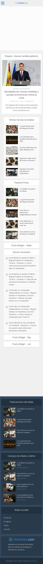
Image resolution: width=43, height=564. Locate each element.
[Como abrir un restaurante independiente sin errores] (13, 213)
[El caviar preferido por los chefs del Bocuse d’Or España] (13, 151)
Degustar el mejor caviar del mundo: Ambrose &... (28, 159)
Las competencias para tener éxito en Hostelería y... (26, 496)
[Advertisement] (21, 29)
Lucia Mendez (28, 101)
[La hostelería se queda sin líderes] (13, 192)
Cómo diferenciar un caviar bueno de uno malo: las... (26, 223)
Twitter (6, 525)
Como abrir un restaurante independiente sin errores (28, 212)
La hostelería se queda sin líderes (27, 190)
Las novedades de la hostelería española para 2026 (28, 139)
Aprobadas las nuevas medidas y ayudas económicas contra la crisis (21, 94)
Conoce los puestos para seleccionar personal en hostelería (22, 328)
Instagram (7, 521)
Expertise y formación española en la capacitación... (27, 171)
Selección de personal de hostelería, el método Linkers (22, 282)
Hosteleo (34, 561)
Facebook (7, 518)
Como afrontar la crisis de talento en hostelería (27, 233)
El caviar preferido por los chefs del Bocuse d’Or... (28, 149)
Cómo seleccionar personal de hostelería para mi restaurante (22, 265)
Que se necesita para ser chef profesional (25, 485)
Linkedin (7, 529)
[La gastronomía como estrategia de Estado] (13, 129)
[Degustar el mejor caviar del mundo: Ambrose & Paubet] (13, 161)
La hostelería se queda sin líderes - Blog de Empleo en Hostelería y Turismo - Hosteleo (22, 260)
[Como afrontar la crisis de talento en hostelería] (13, 235)
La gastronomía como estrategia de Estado (27, 127)
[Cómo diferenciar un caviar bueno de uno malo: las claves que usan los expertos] (13, 224)
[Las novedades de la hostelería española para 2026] (13, 140)
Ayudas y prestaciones (21, 89)
